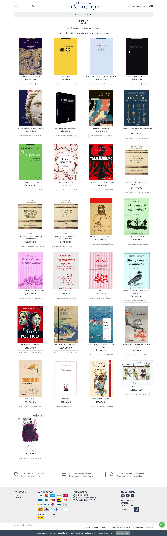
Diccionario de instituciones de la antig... (137, 129)
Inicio (77, 15)
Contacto (88, 15)
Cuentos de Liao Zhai (101, 399)
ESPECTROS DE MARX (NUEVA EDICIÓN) (101, 76)
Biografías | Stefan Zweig (101, 236)
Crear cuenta (130, 6)
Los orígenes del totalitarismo (101, 182)
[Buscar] (33, 6)
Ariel (101, 290)
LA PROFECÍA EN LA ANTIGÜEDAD (30, 128)
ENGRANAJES (30, 399)
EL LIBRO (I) (136, 387)
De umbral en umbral (136, 236)
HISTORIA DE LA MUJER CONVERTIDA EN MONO (137, 346)
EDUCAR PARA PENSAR (30, 182)
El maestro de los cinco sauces (30, 290)
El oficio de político (30, 345)
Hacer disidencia (66, 182)
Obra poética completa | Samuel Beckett (137, 292)
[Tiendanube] (24, 525)
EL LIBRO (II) (30, 451)
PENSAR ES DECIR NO (101, 128)
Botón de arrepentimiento (143, 527)
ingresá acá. (125, 527)
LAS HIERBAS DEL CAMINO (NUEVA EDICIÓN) (101, 346)
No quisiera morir (65, 290)
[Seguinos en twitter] (132, 495)
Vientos (65, 399)
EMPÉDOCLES (65, 76)
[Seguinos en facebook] (128, 495)
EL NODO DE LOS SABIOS (30, 76)
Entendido (123, 533)
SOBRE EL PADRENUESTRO (136, 76)
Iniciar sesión (141, 6)
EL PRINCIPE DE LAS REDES (65, 128)
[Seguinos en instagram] (123, 495)
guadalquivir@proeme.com (87, 497)
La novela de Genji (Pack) (66, 345)
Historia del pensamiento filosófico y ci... (136, 183)
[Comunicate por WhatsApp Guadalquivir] (162, 524)
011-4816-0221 (82, 495)
